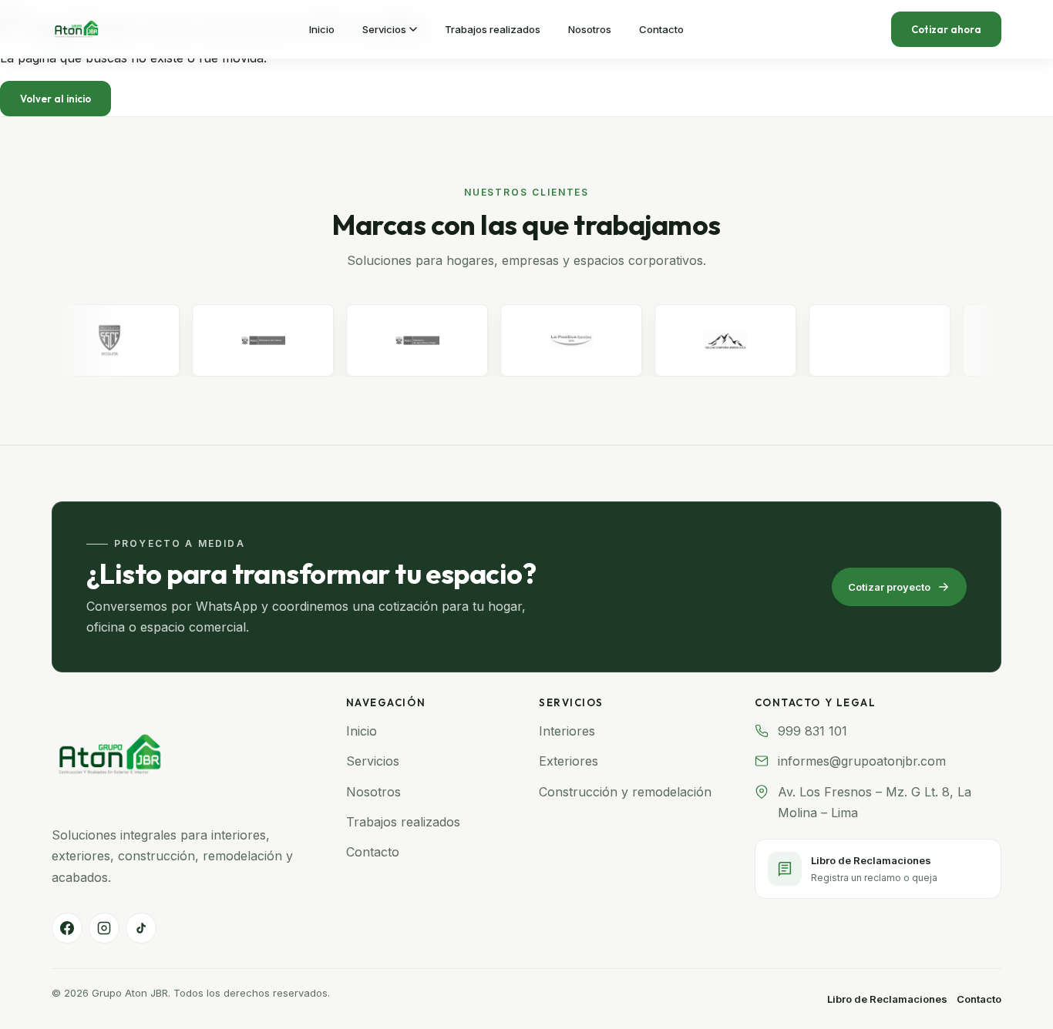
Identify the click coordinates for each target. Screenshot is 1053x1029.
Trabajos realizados (403, 822)
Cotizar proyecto (889, 587)
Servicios (372, 761)
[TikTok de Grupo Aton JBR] (141, 928)
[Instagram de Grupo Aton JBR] (104, 928)
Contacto (372, 852)
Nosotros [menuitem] (589, 29)
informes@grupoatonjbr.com (862, 761)
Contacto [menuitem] (661, 29)
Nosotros (373, 791)
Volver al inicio (55, 98)
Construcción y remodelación (625, 791)
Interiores (567, 731)
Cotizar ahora (946, 29)
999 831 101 (812, 731)
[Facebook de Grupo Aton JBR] (67, 928)
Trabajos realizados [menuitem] (492, 29)
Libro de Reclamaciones (887, 999)
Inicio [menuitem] (322, 29)
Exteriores (568, 761)
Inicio (361, 731)
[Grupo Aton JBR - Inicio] (76, 29)
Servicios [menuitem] (384, 29)
